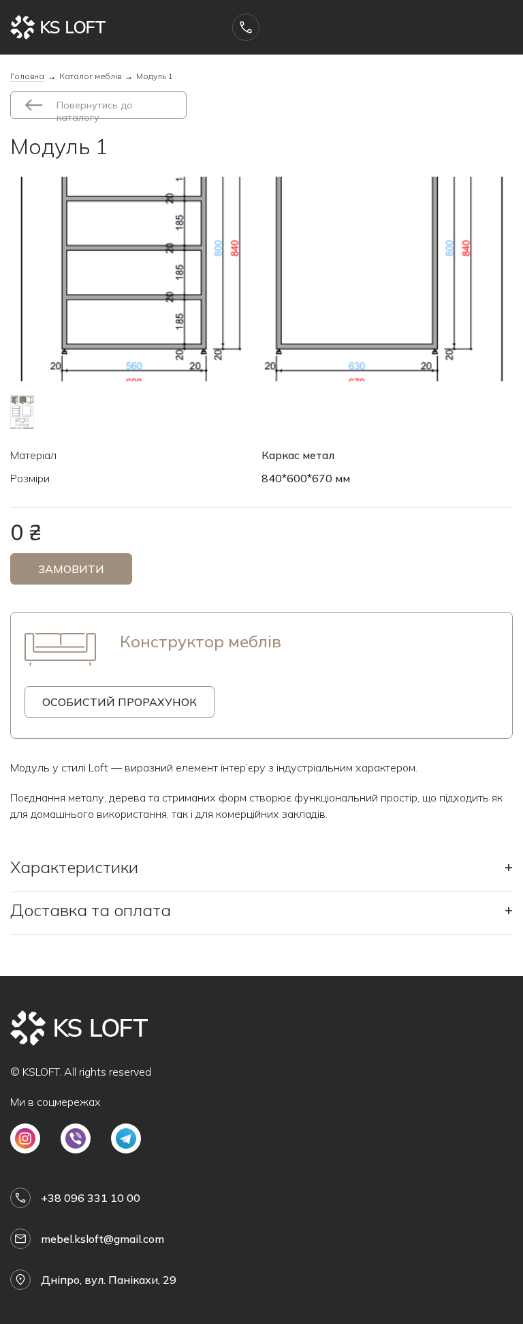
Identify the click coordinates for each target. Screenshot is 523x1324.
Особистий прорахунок (119, 702)
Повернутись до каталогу (95, 109)
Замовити (71, 569)
